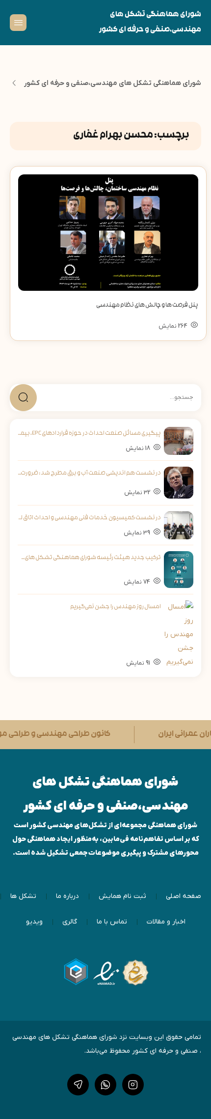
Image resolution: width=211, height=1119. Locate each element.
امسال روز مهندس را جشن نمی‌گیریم (115, 607)
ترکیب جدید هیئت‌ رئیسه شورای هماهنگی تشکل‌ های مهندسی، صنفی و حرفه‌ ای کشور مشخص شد (89, 558)
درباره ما (67, 896)
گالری (69, 921)
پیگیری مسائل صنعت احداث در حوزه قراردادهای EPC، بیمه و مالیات (89, 433)
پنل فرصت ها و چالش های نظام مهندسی (147, 305)
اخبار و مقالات (166, 921)
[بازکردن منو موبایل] (18, 22)
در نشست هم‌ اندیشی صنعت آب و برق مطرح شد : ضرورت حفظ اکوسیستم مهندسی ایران (89, 473)
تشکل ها (23, 896)
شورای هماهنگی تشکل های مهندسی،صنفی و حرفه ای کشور (112, 83)
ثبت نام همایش (122, 896)
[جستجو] (23, 397)
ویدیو (34, 921)
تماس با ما (112, 921)
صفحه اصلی (183, 896)
